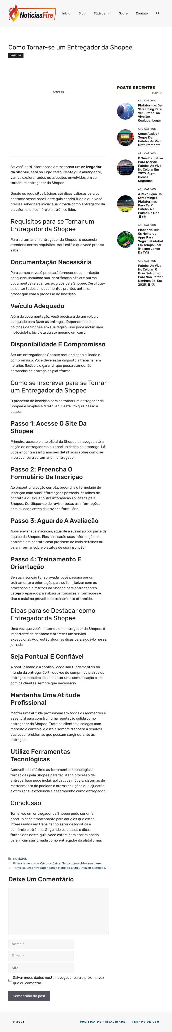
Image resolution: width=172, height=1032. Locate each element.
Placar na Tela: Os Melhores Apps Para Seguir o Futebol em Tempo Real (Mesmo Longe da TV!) (150, 241)
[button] (158, 13)
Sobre (123, 13)
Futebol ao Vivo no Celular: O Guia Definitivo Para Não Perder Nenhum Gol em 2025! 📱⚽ (150, 275)
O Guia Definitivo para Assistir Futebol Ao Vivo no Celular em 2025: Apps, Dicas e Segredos (150, 169)
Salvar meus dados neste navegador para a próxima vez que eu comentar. (58, 980)
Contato (142, 13)
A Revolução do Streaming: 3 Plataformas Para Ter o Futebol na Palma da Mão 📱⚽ (150, 205)
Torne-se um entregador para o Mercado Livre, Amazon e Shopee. (60, 868)
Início (66, 13)
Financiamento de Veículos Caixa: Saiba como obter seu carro (57, 863)
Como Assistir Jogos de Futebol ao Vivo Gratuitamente (150, 139)
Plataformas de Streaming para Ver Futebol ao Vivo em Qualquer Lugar (150, 113)
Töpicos (99, 13)
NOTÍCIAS (15, 55)
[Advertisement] (58, 127)
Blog (82, 13)
